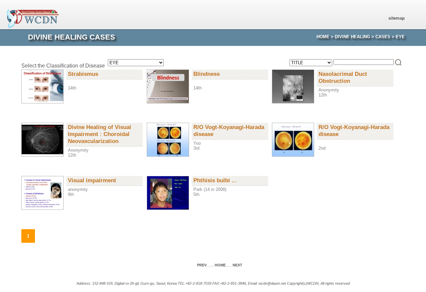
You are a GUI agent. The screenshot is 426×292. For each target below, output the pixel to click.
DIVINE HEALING (352, 36)
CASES (382, 36)
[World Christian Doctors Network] (35, 27)
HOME (323, 36)
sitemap (396, 18)
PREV (202, 265)
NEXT (237, 265)
